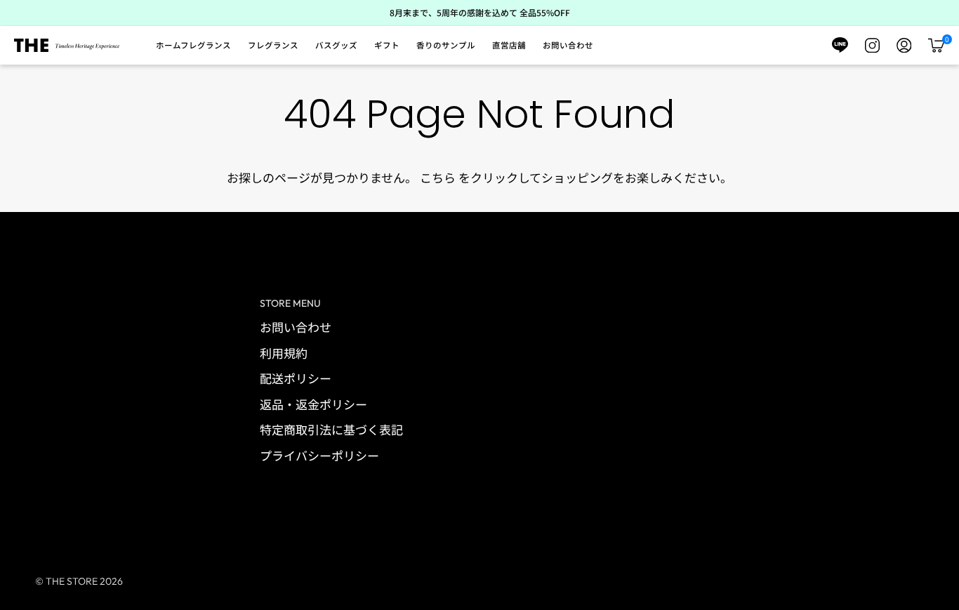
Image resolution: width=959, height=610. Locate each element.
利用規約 (283, 353)
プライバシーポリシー (319, 455)
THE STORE (72, 581)
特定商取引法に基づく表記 (331, 429)
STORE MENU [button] (290, 303)
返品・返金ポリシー (313, 404)
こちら (438, 177)
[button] (193, 45)
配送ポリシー (295, 378)
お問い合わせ (295, 327)
